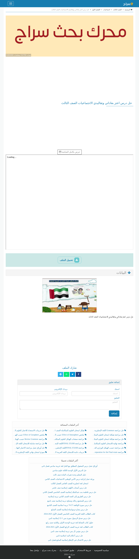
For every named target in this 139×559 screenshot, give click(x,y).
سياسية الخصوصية (101, 550)
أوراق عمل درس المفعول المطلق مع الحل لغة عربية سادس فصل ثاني (69, 466)
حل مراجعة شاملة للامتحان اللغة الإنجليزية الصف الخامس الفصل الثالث (29, 443)
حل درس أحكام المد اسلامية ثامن (69, 536)
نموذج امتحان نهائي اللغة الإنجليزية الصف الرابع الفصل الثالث (29, 452)
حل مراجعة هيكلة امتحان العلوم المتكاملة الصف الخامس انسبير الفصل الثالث (108, 435)
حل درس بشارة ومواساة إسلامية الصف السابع (69, 510)
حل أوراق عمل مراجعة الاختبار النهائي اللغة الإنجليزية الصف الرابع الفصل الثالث (29, 448)
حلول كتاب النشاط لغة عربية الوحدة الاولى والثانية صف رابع (69, 523)
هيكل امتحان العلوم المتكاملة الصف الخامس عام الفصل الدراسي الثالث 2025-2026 (69, 430)
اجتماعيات (106, 10)
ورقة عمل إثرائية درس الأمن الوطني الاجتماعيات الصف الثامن (69, 479)
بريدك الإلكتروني (60, 389)
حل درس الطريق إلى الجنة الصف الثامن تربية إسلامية (69, 497)
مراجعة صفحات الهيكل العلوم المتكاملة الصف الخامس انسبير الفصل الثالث (69, 439)
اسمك (117, 389)
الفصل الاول (96, 10)
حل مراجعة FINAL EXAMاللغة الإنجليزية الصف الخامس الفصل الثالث (69, 443)
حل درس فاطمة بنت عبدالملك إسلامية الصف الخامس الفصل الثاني (69, 492)
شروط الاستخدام (84, 550)
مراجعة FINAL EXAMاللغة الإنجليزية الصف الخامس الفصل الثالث (69, 448)
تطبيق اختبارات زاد (66, 550)
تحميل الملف (67, 260)
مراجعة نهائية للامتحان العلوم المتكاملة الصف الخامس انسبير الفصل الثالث (108, 443)
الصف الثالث (117, 10)
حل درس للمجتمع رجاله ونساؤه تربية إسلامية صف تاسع (69, 501)
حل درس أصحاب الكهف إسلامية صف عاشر (69, 488)
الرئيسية (128, 10)
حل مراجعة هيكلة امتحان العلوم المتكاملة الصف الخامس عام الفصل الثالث (108, 439)
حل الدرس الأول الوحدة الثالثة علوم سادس (69, 470)
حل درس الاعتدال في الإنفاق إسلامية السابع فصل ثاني (69, 540)
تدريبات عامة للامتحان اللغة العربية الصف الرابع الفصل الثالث (69, 452)
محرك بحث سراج (49, 550)
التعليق (116, 398)
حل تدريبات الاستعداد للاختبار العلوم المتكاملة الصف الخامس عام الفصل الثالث (29, 430)
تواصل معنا (34, 550)
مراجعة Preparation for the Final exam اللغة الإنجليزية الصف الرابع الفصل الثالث (108, 452)
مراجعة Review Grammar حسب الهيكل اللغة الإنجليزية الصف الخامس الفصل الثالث (29, 439)
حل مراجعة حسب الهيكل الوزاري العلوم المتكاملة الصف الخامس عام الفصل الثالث (108, 448)
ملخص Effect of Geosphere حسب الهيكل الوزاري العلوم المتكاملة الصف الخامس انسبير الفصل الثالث (29, 435)
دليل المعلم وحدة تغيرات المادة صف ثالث (69, 475)
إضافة (114, 413)
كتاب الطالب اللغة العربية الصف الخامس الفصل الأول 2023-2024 (69, 514)
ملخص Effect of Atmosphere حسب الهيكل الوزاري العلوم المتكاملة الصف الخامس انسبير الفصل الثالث (69, 435)
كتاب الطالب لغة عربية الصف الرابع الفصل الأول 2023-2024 (69, 527)
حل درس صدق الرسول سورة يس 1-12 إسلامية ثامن (70, 518)
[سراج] (128, 3)
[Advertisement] (69, 78)
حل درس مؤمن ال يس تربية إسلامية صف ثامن (69, 531)
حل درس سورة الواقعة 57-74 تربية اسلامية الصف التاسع (69, 505)
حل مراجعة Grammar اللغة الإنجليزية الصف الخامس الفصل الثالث (108, 430)
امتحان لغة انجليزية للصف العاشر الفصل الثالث (69, 483)
